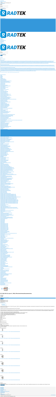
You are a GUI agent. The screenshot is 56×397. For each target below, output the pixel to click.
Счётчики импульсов (3, 120)
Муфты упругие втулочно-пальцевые (5, 211)
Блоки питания (25, 62)
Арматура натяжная (3, 161)
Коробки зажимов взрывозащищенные (6, 166)
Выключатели (2, 129)
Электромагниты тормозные (4, 215)
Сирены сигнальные (3, 182)
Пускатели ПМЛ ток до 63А (4, 226)
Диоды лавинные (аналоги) (4, 87)
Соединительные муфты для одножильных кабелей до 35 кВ (9, 203)
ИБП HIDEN (2, 156)
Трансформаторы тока (3, 103)
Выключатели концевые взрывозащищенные (43, 65)
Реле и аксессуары (13, 61)
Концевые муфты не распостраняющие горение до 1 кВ (8, 197)
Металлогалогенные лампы (4, 204)
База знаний (2, 29)
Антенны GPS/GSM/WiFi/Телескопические (6, 266)
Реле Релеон (2, 387)
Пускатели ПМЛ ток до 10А (4, 223)
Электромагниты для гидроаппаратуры (6, 214)
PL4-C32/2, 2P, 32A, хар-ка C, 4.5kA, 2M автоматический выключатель (10, 372)
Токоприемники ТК (3, 278)
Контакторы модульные (3, 230)
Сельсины (1, 212)
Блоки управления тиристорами (5, 98)
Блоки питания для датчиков (4, 189)
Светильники (2, 238)
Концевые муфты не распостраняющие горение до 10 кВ (8, 198)
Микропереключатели (33, 61)
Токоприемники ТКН (3, 279)
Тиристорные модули (3, 90)
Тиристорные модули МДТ (4, 91)
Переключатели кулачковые (4, 123)
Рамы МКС (1, 143)
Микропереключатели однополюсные (6, 178)
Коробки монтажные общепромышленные (6, 170)
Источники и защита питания (4, 157)
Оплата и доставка (3, 1)
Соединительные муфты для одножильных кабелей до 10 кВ (9, 202)
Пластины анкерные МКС (4, 145)
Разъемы (6, 62)
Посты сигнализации (27, 61)
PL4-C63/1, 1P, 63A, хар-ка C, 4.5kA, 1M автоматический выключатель (10, 351)
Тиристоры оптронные (3, 96)
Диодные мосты (2, 84)
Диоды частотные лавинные (4, 89)
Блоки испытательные (3, 191)
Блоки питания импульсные (4, 188)
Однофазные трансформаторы (4, 391)
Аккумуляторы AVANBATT (4, 152)
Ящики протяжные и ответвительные (5, 172)
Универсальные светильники (4, 240)
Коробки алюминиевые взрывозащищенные (6, 169)
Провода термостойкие (3, 251)
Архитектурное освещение (4, 241)
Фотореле (1, 390)
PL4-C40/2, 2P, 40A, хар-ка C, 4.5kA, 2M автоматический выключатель (10, 379)
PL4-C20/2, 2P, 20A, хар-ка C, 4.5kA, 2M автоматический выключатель (10, 365)
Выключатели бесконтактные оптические (31, 65)
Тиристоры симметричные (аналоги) (5, 94)
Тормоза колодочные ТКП (4, 280)
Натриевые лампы (3, 205)
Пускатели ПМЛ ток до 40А (4, 225)
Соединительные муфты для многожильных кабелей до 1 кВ (9, 199)
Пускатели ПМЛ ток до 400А (4, 229)
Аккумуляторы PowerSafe (4, 153)
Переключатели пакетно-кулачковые (5, 126)
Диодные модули (2, 83)
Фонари (1, 243)
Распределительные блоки (4, 265)
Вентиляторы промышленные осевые (5, 282)
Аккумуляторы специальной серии (5, 150)
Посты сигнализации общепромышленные (6, 217)
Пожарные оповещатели (46, 61)
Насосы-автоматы (2, 254)
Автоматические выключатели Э (10, 68)
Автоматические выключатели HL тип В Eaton (39, 68)
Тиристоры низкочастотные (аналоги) (5, 95)
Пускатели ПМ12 (2, 219)
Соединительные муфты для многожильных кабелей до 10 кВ (9, 200)
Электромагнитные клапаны (4, 213)
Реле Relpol (2, 388)
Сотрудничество (2, 30)
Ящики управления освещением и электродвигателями (8, 174)
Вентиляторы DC (2, 284)
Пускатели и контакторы (19, 62)
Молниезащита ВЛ (3, 158)
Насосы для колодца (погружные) (5, 255)
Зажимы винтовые (3, 262)
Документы (2, 28)
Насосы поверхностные (3, 253)
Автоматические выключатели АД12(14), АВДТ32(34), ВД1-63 (24, 68)
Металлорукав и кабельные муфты (5, 234)
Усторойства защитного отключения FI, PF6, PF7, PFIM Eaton (10, 70)
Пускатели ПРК (2, 222)
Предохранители (2, 272)
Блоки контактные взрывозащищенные (6, 179)
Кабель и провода (3, 247)
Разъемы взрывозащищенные (4, 112)
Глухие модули (2, 142)
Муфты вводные (2, 236)
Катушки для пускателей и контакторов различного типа (8, 233)
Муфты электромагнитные (4, 206)
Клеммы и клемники (45, 62)
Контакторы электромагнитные (5, 231)
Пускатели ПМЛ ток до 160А (4, 228)
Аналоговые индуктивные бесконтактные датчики (7, 114)
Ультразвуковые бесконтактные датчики (6, 121)
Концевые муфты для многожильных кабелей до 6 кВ (8, 194)
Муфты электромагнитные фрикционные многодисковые (8, 207)
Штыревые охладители (3, 100)
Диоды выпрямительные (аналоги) (5, 85)
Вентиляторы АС (2, 283)
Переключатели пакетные (4, 125)
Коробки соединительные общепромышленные (7, 168)
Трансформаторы (2, 102)
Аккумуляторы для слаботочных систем (6, 149)
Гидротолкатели (2, 209)
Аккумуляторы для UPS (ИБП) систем (5, 148)
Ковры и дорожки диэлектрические (5, 162)
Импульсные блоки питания (4, 185)
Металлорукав (2, 235)
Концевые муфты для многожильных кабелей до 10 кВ (8, 195)
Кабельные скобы (2, 237)
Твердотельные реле (3, 80)
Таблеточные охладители (4, 101)
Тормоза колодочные (40, 61)
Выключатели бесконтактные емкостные (6, 65)
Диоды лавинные (2, 86)
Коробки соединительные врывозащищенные (7, 167)
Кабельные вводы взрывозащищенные (6, 137)
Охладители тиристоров (30, 62)
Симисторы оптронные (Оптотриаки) (5, 97)
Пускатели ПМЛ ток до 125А (4, 227)
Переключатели (39, 62)
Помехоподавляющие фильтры (4, 81)
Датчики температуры (3, 119)
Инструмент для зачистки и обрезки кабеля (6, 248)
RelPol (1, 77)
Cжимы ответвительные (3, 261)
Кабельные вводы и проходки (11, 62)
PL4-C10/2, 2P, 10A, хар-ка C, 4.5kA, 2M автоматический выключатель (10, 358)
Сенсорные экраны (3, 271)
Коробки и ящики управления (20, 61)
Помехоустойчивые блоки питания (5, 187)
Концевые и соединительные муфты (5, 193)
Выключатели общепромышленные (5, 131)
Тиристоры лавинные (3, 92)
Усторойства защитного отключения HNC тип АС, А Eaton (27, 70)
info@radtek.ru (2, 3)
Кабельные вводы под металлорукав (5, 139)
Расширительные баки (3, 259)
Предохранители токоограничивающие (6, 273)
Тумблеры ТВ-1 (2, 127)
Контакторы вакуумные (3, 232)
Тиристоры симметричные (4, 93)
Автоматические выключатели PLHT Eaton (12, 69)
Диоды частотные (2, 88)
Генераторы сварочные (3, 107)
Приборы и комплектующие (4, 274)
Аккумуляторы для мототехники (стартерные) (7, 151)
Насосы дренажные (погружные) (5, 256)
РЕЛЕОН (1, 76)
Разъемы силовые (3, 110)
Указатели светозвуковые (4, 244)
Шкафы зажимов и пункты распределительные (7, 171)
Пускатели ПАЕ (2, 221)
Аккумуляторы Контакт (3, 155)
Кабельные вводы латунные (4, 138)
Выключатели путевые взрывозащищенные (6, 132)
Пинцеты (1, 277)
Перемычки (2, 163)
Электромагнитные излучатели (4, 268)
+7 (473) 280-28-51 (2, 18)
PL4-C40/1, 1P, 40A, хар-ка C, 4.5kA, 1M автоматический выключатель (10, 338)
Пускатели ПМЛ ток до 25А (4, 224)
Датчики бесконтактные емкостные (5, 116)
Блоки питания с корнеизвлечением (5, 190)
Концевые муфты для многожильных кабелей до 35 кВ (8, 196)
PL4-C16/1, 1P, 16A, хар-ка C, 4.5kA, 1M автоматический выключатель (10, 331)
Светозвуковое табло (3, 246)
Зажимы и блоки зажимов (4, 263)
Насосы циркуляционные (4, 257)
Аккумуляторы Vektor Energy (4, 154)
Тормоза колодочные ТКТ (4, 281)
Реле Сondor (2, 389)
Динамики (1, 267)
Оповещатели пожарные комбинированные (6, 183)
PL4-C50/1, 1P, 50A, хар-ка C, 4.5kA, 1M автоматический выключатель (10, 344)
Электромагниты (2, 208)
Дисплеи (1, 269)
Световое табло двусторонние (4, 245)
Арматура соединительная (4, 160)
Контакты (1, 31)
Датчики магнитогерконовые (4, 117)
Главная (1, 26)
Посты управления (7, 61)
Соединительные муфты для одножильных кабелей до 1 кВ (9, 201)
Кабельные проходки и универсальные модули (7, 141)
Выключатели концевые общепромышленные (7, 133)
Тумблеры (1, 128)
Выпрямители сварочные (4, 106)
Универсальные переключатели (5, 122)
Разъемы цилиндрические (4, 109)
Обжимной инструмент (3, 250)
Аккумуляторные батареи (4, 147)
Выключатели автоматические (4, 130)
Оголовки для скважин (3, 258)
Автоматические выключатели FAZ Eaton (37, 69)
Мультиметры (2, 275)
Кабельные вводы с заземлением (5, 140)
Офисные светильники (3, 242)
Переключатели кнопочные (4, 124)
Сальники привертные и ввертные (5, 146)
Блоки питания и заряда (3, 192)
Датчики (35, 62)
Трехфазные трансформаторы (4, 104)
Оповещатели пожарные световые (5, 184)
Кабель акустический (3, 249)
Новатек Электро (2, 78)
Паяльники (2, 276)
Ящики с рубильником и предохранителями (6, 173)
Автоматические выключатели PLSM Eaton (24, 69)
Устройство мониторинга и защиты (5, 82)
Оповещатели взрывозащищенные (5, 181)
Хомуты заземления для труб (4, 164)
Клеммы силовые (2, 264)
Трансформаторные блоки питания (5, 186)
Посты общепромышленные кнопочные (6, 176)
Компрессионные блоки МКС (4, 144)
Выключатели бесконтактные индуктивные (18, 65)
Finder (1, 75)
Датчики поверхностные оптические (5, 118)
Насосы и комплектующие (4, 252)
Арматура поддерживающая (4, 159)
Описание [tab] (3, 304)
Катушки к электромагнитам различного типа (7, 210)
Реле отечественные (3, 79)
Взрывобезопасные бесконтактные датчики (6, 115)
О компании (2, 0)
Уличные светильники (3, 239)
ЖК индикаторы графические (4, 270)
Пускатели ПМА (2, 220)
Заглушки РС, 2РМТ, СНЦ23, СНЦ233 (5, 111)
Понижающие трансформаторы (5, 105)
